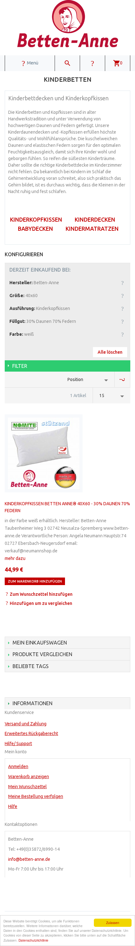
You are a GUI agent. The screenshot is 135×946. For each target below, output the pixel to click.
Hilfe (12, 806)
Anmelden (18, 766)
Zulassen (112, 922)
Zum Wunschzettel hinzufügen (41, 594)
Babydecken (35, 228)
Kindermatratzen (92, 228)
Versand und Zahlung (25, 723)
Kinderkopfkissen (36, 219)
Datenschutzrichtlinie (33, 940)
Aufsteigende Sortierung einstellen (122, 379)
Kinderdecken (95, 219)
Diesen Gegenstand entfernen (122, 282)
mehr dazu (15, 558)
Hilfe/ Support (18, 743)
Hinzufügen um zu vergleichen (41, 603)
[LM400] (44, 453)
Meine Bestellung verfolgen (35, 796)
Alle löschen (110, 352)
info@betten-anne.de (29, 859)
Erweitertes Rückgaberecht (31, 733)
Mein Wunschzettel (27, 786)
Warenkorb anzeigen (28, 776)
